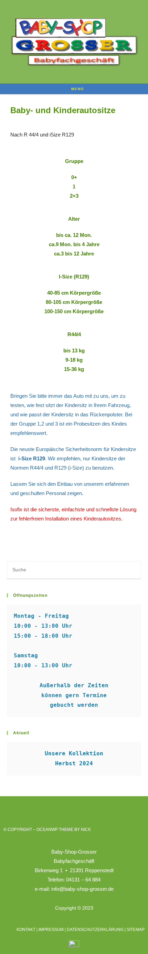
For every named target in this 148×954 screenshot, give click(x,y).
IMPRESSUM (51, 929)
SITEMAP (136, 929)
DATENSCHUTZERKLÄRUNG (95, 929)
